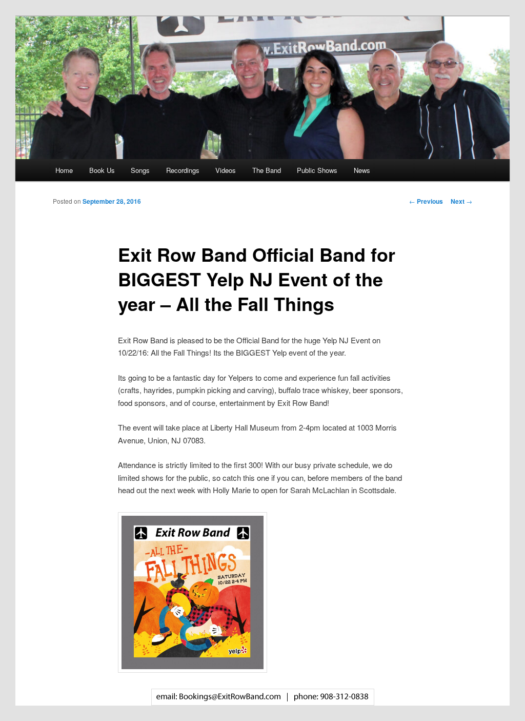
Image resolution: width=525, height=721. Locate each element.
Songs (140, 170)
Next (461, 201)
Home (64, 170)
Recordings (182, 170)
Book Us (102, 170)
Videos (225, 170)
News (362, 170)
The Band (266, 170)
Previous (426, 201)
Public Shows (317, 170)
